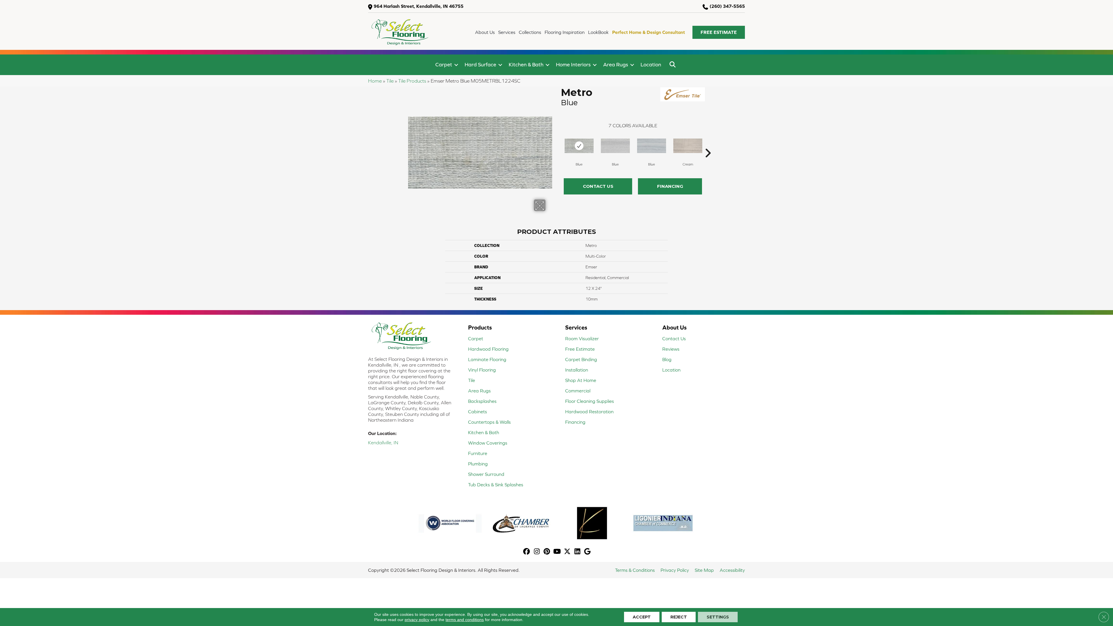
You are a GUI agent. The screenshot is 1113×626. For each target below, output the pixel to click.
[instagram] (537, 552)
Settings (718, 617)
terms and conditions (464, 619)
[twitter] (567, 552)
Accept (642, 617)
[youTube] (557, 552)
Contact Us (598, 186)
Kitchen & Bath (526, 64)
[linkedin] (577, 552)
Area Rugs (615, 64)
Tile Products (412, 81)
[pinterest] (547, 552)
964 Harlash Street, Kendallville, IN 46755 (418, 6)
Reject (678, 617)
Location (651, 64)
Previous (558, 144)
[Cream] (688, 145)
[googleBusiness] (587, 552)
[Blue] (579, 145)
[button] (718, 32)
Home (375, 81)
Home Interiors (573, 64)
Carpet (443, 64)
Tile (390, 81)
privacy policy (417, 619)
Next (707, 144)
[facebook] (527, 552)
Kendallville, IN (383, 442)
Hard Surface (480, 64)
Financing (670, 186)
